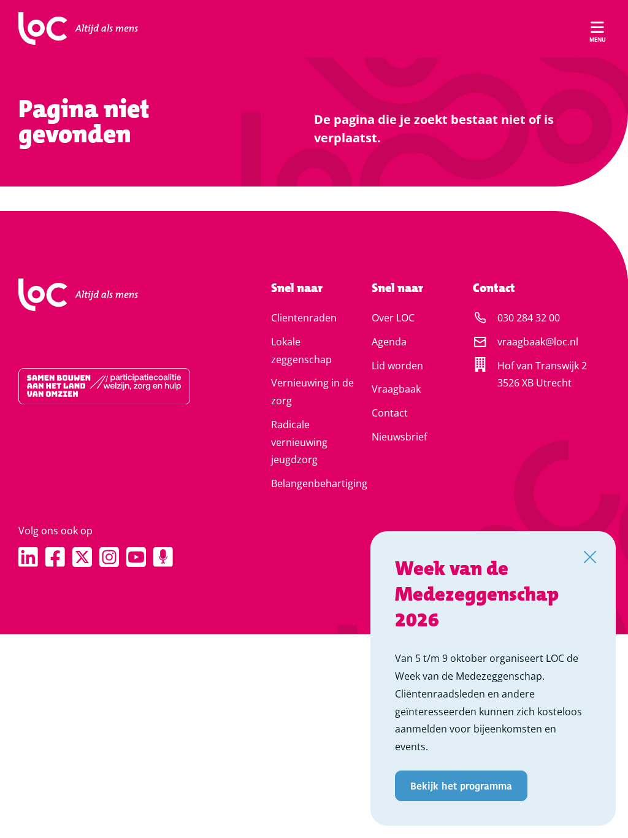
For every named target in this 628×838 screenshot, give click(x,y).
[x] (82, 557)
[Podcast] (163, 557)
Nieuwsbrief (399, 437)
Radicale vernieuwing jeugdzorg (299, 442)
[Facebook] (55, 557)
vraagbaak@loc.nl (537, 341)
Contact (390, 413)
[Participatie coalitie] (111, 386)
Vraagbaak (396, 389)
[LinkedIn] (28, 557)
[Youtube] (136, 557)
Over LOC (393, 318)
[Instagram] (109, 557)
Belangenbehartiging (319, 483)
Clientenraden (304, 318)
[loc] (78, 28)
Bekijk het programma (461, 785)
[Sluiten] (589, 557)
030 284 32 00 (528, 318)
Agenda (389, 341)
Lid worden (397, 365)
